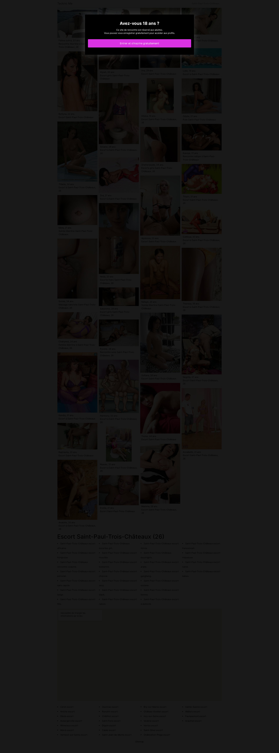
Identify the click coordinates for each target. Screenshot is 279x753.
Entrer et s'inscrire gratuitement (139, 43)
